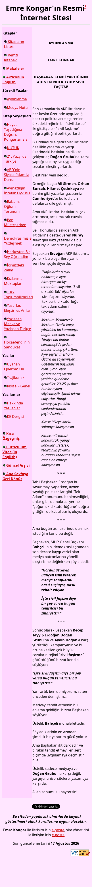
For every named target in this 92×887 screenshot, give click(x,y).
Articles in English (13, 79)
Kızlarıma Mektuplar (13, 281)
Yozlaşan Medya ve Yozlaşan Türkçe (17, 323)
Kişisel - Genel (18, 386)
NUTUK (13, 147)
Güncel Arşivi (17, 465)
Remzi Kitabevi (11, 57)
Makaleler (14, 68)
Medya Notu (17, 107)
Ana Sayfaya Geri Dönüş (15, 476)
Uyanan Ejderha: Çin (14, 367)
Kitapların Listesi (14, 44)
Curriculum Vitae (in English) (14, 452)
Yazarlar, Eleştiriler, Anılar (17, 308)
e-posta (58, 829)
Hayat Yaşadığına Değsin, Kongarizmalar (16, 132)
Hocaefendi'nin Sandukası (17, 345)
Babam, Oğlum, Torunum (12, 206)
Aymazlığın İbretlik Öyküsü (17, 190)
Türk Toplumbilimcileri (18, 294)
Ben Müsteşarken (15, 222)
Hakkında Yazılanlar (13, 405)
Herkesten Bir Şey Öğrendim (17, 254)
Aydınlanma (17, 99)
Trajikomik (16, 377)
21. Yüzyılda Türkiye (15, 159)
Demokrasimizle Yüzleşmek (17, 241)
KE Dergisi (15, 416)
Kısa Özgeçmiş (11, 436)
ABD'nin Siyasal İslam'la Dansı (16, 174)
